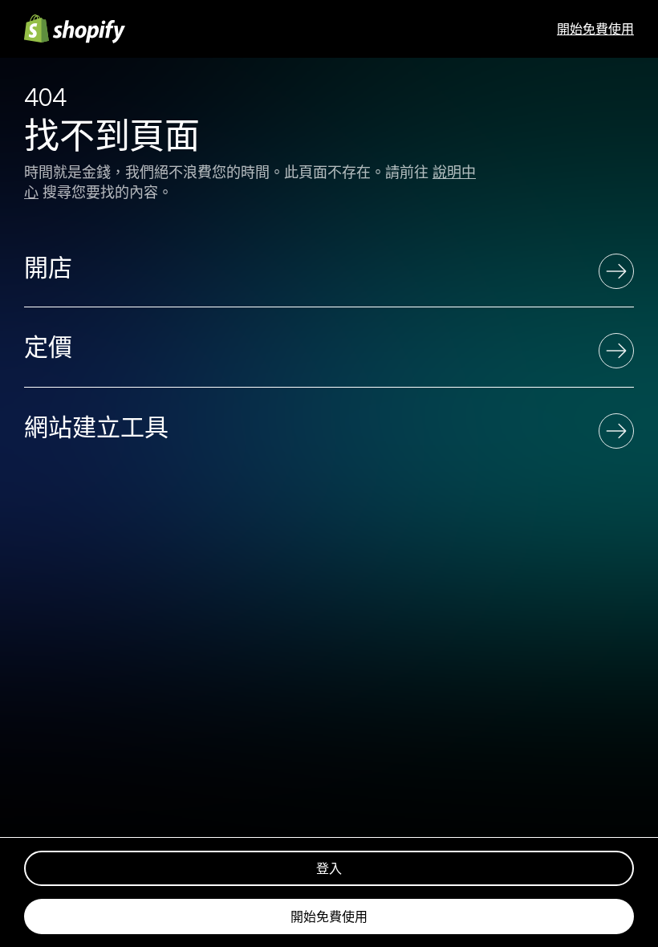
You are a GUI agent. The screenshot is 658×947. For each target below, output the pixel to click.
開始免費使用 (595, 29)
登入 (329, 868)
